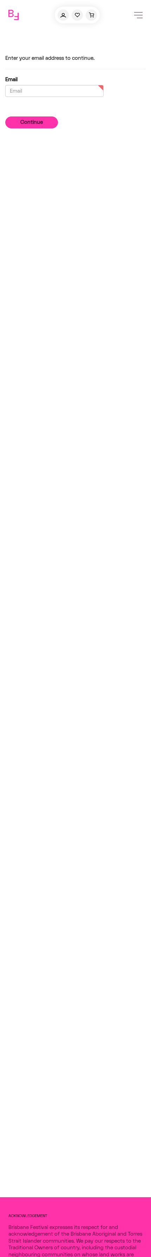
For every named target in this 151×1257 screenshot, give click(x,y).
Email (11, 80)
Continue (31, 122)
